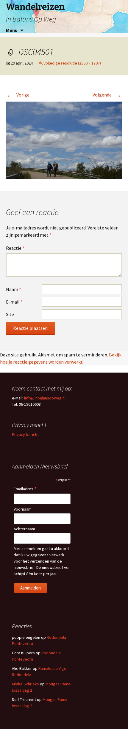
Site (10, 314)
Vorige (17, 95)
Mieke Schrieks (25, 684)
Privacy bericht (25, 434)
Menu (12, 30)
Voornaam (23, 509)
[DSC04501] (64, 140)
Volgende (107, 95)
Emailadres (25, 489)
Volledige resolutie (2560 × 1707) (72, 63)
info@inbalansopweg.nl (44, 398)
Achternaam (24, 529)
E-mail (14, 302)
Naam (13, 289)
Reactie (15, 248)
